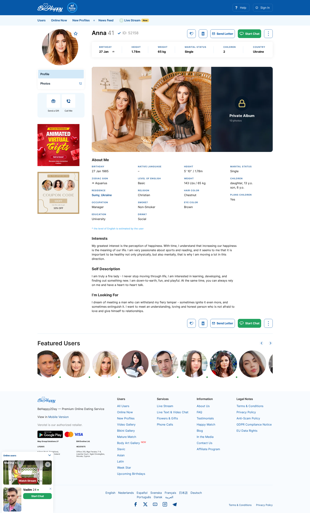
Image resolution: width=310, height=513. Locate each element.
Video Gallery (126, 424)
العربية (169, 497)
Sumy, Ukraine (102, 195)
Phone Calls (165, 424)
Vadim (27, 489)
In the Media (205, 437)
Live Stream (132, 20)
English (110, 493)
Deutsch (196, 493)
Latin (120, 461)
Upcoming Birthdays (131, 474)
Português (144, 497)
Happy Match (206, 424)
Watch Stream (27, 480)
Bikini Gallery (126, 430)
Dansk (158, 497)
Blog (200, 430)
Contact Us (204, 443)
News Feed (105, 20)
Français (170, 493)
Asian (121, 455)
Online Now (59, 20)
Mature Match (126, 437)
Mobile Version (58, 417)
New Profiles (81, 20)
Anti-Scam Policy (248, 418)
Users (41, 20)
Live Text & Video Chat (172, 412)
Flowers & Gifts (167, 418)
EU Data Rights (247, 430)
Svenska (156, 493)
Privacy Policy (246, 412)
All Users (123, 406)
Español (142, 493)
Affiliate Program (208, 449)
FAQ (199, 412)
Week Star (124, 467)
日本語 (183, 493)
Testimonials (205, 418)
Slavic (121, 449)
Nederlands (126, 493)
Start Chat (37, 496)
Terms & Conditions (250, 406)
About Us (203, 406)
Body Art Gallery (128, 443)
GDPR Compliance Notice (254, 424)
